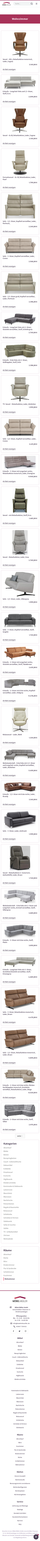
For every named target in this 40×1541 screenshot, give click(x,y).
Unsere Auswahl (20, 1476)
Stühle (5, 1228)
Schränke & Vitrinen (10, 1218)
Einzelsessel (8, 1172)
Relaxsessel (7, 1211)
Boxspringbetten (9, 1158)
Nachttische (8, 1200)
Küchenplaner (20, 1491)
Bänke (5, 1151)
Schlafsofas (7, 1214)
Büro (5, 1261)
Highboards (7, 1179)
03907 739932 (21, 1326)
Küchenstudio (20, 1480)
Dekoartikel (7, 1165)
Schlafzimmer (8, 1272)
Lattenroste (7, 1190)
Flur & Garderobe (9, 1268)
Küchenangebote (20, 1494)
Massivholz (7, 1193)
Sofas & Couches (9, 1225)
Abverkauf (7, 1148)
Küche (5, 1258)
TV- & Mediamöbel (10, 1232)
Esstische (7, 1176)
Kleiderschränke (9, 1183)
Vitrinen (6, 1235)
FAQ (20, 1524)
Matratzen (7, 1197)
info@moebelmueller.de (21, 1323)
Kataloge (20, 1509)
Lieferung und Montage (20, 1506)
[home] (7, 3)
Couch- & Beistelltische (12, 1162)
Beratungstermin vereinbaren (20, 1483)
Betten (6, 1155)
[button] (36, 1536)
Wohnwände (8, 1239)
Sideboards (7, 1221)
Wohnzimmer (10, 1279)
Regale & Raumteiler (11, 1207)
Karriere (20, 1521)
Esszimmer (7, 1275)
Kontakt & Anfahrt (20, 1513)
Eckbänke (7, 1169)
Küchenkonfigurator (20, 1487)
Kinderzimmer (8, 1265)
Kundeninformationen (20, 1517)
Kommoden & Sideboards (13, 1186)
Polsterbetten (8, 1204)
